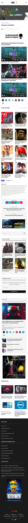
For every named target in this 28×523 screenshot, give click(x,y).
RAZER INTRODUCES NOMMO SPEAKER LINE (14, 215)
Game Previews (4, 448)
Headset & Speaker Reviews (7, 450)
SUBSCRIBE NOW (14, 291)
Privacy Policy (15, 516)
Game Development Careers (7, 438)
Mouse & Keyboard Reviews (7, 453)
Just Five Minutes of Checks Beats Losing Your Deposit (12, 473)
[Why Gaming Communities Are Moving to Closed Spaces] (4, 350)
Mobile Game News (5, 428)
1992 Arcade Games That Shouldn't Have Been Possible (6, 142)
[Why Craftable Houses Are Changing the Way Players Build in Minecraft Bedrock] (14, 311)
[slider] (8, 59)
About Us (7, 514)
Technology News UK (5, 411)
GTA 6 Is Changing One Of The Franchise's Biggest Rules (20, 271)
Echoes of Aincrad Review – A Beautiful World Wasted (12, 467)
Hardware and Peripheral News (7, 433)
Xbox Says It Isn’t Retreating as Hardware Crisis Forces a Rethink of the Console (13, 470)
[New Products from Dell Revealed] (7, 405)
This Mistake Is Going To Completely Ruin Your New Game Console (6, 126)
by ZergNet (24, 239)
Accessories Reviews (5, 458)
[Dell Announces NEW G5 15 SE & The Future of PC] (21, 389)
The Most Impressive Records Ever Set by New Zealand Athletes (12, 476)
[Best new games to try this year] (4, 345)
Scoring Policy (13, 514)
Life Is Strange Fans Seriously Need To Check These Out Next (20, 176)
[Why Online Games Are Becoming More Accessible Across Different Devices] (4, 340)
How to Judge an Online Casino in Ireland (9, 465)
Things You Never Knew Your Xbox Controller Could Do (20, 159)
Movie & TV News (5, 435)
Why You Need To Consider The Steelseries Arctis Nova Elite (20, 255)
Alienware (8, 180)
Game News (3, 425)
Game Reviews (4, 445)
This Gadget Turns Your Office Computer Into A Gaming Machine (6, 176)
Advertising (20, 514)
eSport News (4, 430)
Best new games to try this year (13, 344)
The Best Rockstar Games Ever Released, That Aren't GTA (7, 255)
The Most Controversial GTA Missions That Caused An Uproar (7, 159)
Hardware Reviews (5, 455)
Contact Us (22, 516)
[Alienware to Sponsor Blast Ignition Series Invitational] (7, 389)
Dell (12, 180)
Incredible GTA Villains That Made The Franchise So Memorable (20, 142)
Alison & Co (3, 184)
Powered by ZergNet (23, 107)
